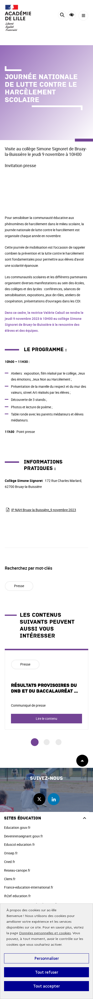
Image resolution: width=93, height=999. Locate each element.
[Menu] (83, 16)
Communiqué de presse (28, 705)
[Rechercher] (62, 16)
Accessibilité (71, 15)
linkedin (54, 799)
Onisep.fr (11, 853)
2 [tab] (47, 742)
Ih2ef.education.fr (17, 896)
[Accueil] (18, 18)
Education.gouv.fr (17, 827)
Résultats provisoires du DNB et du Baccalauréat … (44, 688)
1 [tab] (35, 742)
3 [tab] (59, 742)
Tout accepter (46, 986)
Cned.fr (9, 861)
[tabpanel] (46, 689)
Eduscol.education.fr (19, 844)
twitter (39, 799)
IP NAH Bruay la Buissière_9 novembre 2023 (43, 510)
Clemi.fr (10, 879)
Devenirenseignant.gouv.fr (23, 836)
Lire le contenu (46, 718)
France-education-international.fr (28, 887)
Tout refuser (46, 972)
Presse (19, 586)
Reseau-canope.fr (17, 870)
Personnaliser (46, 958)
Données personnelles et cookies (45, 933)
